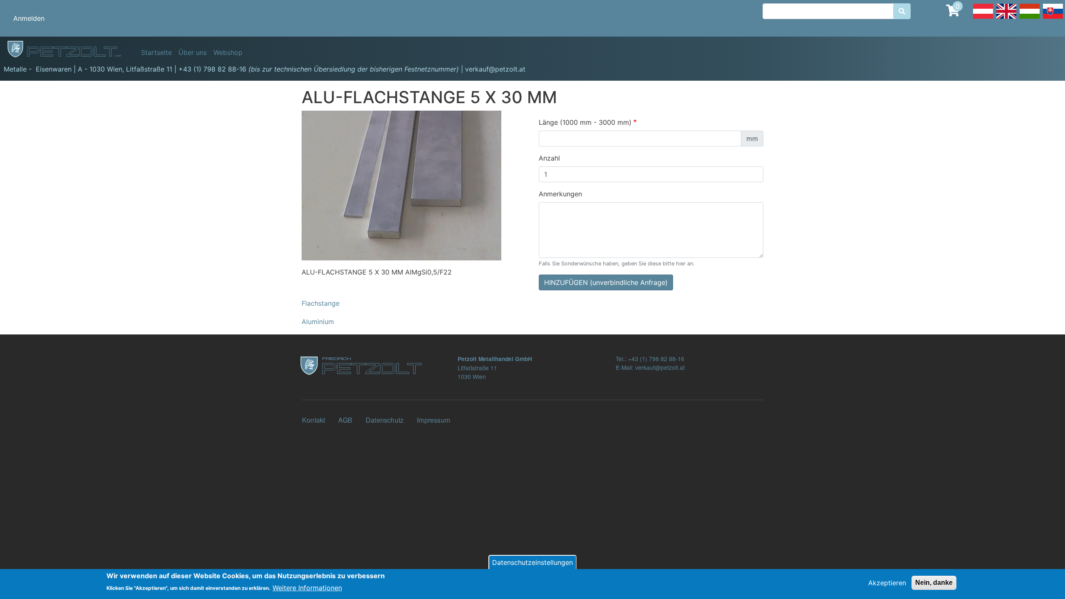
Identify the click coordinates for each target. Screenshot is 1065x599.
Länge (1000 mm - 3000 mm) (585, 122)
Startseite (156, 52)
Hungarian (1030, 18)
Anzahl (549, 158)
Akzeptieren (887, 583)
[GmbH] (69, 49)
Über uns (192, 52)
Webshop (228, 52)
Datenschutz (385, 420)
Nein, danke (934, 582)
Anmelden (29, 18)
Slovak (1053, 18)
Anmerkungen (560, 194)
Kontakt (313, 420)
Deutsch (983, 18)
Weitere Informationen (307, 587)
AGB (345, 420)
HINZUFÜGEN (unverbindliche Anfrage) (606, 282)
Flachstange (320, 303)
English (1006, 18)
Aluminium (318, 321)
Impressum (433, 420)
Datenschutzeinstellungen (532, 562)
